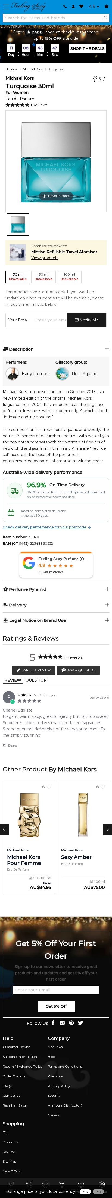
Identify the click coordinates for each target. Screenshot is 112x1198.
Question (36, 680)
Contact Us (11, 1095)
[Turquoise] (18, 224)
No (98, 1192)
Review (12, 680)
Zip (5, 1132)
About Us (55, 1047)
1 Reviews (39, 105)
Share (12, 745)
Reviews (9, 1152)
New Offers (11, 1171)
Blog (51, 1057)
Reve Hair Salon (15, 1105)
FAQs (7, 1086)
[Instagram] (62, 1023)
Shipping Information (20, 1057)
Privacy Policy (59, 1086)
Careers (54, 1115)
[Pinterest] (71, 1023)
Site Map (9, 1161)
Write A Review (37, 670)
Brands (11, 69)
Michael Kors (32, 69)
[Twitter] (103, 79)
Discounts (10, 1142)
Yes (85, 1192)
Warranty (55, 1076)
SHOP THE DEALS (87, 48)
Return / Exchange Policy (22, 1066)
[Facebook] (95, 79)
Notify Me (89, 320)
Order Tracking (15, 1076)
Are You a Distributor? (65, 1105)
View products (44, 257)
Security (54, 1095)
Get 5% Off (56, 1006)
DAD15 (37, 32)
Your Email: (18, 320)
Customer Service (16, 1047)
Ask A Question (81, 670)
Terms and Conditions (65, 1066)
